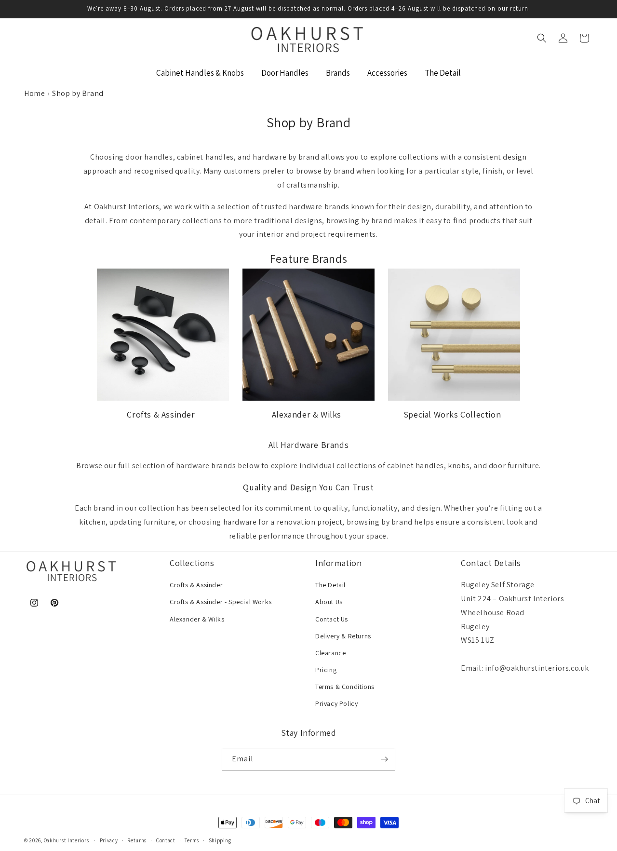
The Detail (330, 585)
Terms (192, 840)
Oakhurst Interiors (66, 840)
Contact (165, 840)
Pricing (325, 669)
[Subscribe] (384, 759)
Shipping (220, 840)
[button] (541, 38)
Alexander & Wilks (306, 414)
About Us (329, 601)
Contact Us (331, 619)
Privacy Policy (336, 703)
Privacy (109, 840)
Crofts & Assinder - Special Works (221, 601)
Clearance (330, 652)
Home (34, 93)
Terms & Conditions (345, 686)
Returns (137, 840)
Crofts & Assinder (161, 414)
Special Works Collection (452, 414)
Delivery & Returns (343, 636)
